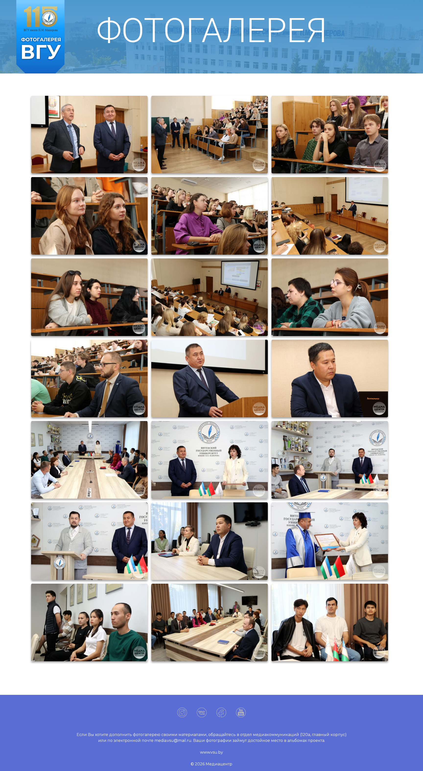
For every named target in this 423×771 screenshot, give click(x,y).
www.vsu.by (211, 752)
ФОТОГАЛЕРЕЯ (211, 30)
